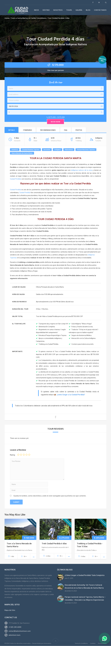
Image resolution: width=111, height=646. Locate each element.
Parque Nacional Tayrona (86, 149)
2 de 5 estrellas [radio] (21, 454)
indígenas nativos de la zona (81, 170)
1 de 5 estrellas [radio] (18, 454)
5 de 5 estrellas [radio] (29, 454)
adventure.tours (14, 635)
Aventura (15, 149)
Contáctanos (100, 10)
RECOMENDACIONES (48, 130)
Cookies (92, 643)
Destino (46, 10)
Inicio (36, 10)
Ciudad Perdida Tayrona (30, 149)
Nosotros (58, 10)
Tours (69, 10)
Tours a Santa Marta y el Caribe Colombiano (28, 18)
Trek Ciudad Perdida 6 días (54, 543)
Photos (79, 130)
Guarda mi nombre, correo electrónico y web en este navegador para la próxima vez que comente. (49, 496)
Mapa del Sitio (10, 610)
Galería (79, 10)
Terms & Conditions (81, 643)
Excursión (47, 149)
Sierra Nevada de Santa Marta (22, 153)
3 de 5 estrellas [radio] (24, 454)
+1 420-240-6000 (15, 627)
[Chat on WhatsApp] (104, 639)
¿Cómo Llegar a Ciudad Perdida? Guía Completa (84, 575)
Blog (88, 10)
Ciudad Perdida (15, 179)
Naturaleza (69, 149)
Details (11, 130)
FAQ (65, 130)
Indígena (57, 149)
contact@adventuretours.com (20, 631)
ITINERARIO (27, 130)
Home (7, 18)
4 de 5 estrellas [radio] (26, 454)
